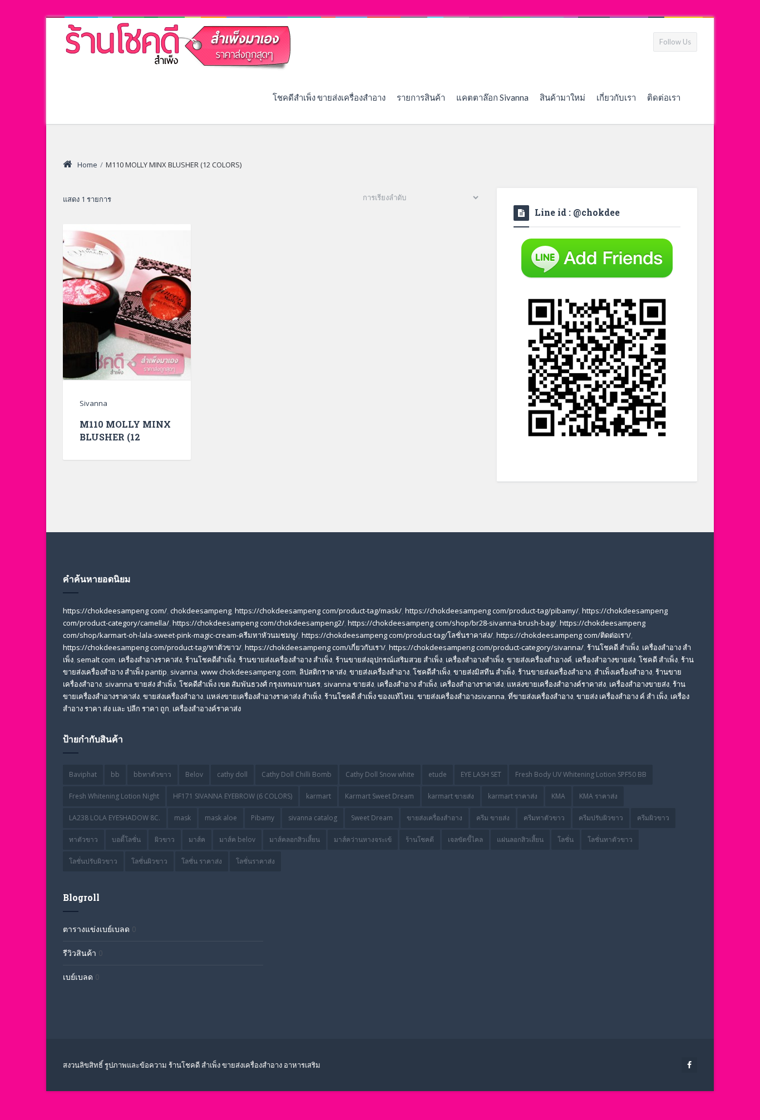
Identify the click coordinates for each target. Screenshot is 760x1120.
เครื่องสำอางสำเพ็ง (475, 660)
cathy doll (232, 774)
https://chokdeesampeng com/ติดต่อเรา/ (563, 635)
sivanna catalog (312, 817)
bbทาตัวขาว (152, 774)
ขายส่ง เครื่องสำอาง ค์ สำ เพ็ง (621, 696)
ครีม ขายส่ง (493, 817)
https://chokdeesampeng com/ (115, 611)
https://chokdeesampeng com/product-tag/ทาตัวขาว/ (152, 647)
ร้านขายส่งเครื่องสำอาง (554, 672)
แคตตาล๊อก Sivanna (492, 97)
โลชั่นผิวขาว (149, 861)
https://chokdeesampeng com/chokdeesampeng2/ (258, 623)
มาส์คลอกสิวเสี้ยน (294, 839)
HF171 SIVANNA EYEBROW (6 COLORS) (232, 796)
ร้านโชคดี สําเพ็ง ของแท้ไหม (369, 696)
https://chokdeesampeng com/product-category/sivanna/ (486, 647)
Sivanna (93, 403)
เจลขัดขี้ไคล (465, 839)
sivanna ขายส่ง (349, 684)
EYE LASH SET (481, 774)
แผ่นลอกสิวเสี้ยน (520, 839)
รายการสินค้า (421, 97)
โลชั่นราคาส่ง (255, 861)
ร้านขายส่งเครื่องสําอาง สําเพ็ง (285, 660)
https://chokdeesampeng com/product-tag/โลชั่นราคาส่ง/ (397, 635)
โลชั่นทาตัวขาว (610, 839)
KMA (558, 796)
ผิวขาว (165, 839)
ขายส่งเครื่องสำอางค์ (539, 660)
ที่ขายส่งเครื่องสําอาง (540, 696)
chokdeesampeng (200, 611)
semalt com (96, 660)
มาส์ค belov (237, 839)
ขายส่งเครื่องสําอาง (173, 696)
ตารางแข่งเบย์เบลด (96, 929)
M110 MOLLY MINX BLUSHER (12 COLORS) (125, 436)
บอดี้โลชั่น (126, 839)
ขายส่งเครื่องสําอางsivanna (461, 696)
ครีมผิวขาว (653, 817)
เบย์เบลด (78, 977)
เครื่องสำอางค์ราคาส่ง (206, 708)
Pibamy (262, 817)
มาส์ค (197, 839)
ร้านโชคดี (420, 839)
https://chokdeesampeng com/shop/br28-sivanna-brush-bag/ (452, 623)
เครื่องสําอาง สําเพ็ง (407, 684)
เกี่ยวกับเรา (616, 97)
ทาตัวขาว (83, 839)
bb (115, 774)
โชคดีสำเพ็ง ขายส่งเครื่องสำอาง (329, 97)
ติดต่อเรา (663, 97)
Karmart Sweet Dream (379, 796)
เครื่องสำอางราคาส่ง (150, 660)
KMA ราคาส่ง (598, 796)
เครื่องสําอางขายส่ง (639, 684)
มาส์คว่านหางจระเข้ (363, 839)
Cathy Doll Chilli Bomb (296, 774)
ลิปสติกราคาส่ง (322, 672)
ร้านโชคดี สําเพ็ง (613, 647)
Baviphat (83, 774)
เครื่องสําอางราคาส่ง (472, 684)
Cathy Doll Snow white (380, 774)
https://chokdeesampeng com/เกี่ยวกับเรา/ (315, 647)
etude (437, 774)
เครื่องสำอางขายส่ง (605, 660)
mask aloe (221, 817)
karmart (318, 796)
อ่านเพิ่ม (126, 323)
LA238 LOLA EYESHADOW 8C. (114, 817)
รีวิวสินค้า (79, 953)
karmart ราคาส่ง (512, 796)
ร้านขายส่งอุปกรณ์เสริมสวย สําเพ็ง (388, 660)
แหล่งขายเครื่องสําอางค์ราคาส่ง (556, 684)
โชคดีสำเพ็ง (431, 672)
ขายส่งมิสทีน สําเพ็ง (484, 672)
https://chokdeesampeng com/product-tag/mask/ (318, 611)
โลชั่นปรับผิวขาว (93, 861)
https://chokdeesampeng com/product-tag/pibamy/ (492, 611)
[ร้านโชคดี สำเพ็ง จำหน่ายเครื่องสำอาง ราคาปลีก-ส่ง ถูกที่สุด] (179, 44)
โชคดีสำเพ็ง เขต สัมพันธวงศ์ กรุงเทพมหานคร (249, 684)
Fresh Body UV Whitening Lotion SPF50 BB (581, 774)
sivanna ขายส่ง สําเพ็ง (140, 684)
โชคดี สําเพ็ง (658, 660)
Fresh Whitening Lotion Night (114, 796)
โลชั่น (565, 839)
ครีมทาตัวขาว (544, 817)
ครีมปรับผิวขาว (601, 817)
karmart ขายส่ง (451, 796)
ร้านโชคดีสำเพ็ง (210, 660)
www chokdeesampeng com (248, 672)
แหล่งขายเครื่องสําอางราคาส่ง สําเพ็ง (263, 696)
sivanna (184, 672)
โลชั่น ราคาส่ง (201, 861)
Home (87, 165)
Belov (194, 774)
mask (182, 817)
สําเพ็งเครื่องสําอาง (623, 672)
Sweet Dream (372, 817)
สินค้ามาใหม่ (562, 97)
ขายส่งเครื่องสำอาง (379, 672)
